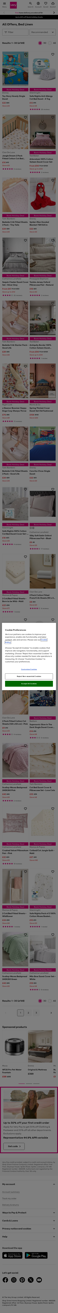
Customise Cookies (29, 669)
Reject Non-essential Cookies (29, 676)
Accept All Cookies (29, 684)
